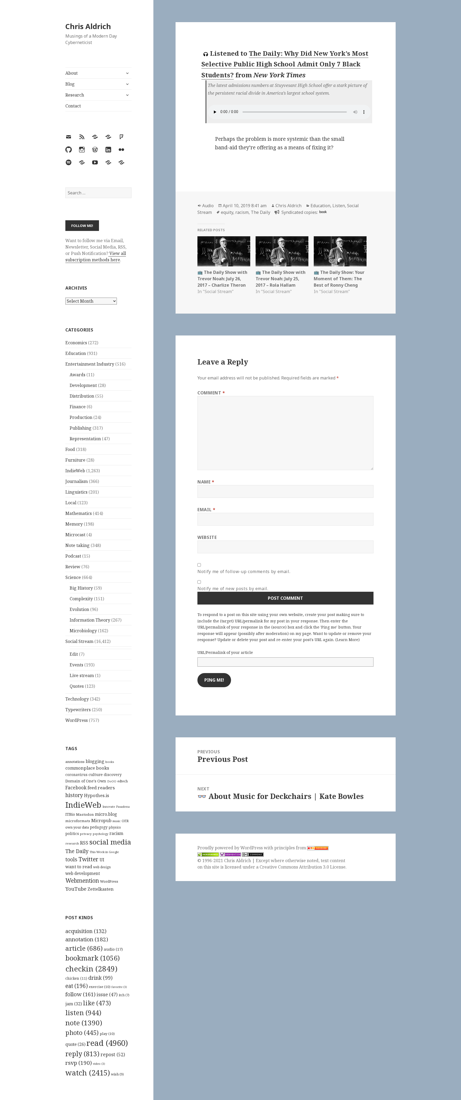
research (72, 843)
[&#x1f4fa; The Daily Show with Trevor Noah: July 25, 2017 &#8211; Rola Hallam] (282, 251)
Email (206, 510)
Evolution (79, 609)
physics (115, 827)
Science (73, 577)
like (97, 1003)
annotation (86, 939)
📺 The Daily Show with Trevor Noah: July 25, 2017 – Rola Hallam (280, 278)
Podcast (73, 556)
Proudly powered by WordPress (230, 848)
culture (96, 774)
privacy (86, 834)
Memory (74, 524)
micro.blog (106, 814)
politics (72, 833)
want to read (78, 866)
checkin (91, 968)
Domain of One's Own (85, 780)
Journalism (76, 481)
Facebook (75, 787)
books (109, 762)
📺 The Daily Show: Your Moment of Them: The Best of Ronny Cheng (339, 278)
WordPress (76, 720)
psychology (100, 834)
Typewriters (78, 710)
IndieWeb (75, 471)
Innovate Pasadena (116, 807)
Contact (73, 106)
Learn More (347, 639)
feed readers (101, 788)
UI (102, 860)
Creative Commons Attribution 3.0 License (302, 867)
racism (116, 833)
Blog (70, 84)
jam (73, 1004)
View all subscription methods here (95, 256)
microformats (77, 820)
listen (83, 1012)
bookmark (92, 957)
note (83, 1022)
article (84, 948)
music (117, 821)
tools (71, 859)
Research (74, 95)
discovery (113, 774)
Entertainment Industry (89, 364)
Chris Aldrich (88, 26)
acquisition (85, 931)
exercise (99, 986)
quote (75, 1044)
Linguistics (76, 492)
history (74, 795)
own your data (77, 827)
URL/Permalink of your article (225, 652)
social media (110, 842)
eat (76, 986)
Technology (77, 699)
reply (82, 1053)
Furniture (75, 460)
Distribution (82, 396)
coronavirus (76, 774)
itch (124, 995)
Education (75, 353)
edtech (122, 781)
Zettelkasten (101, 889)
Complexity (81, 599)
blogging (95, 761)
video (99, 1064)
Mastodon (85, 814)
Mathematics (78, 513)
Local (70, 503)
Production (81, 417)
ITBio (70, 814)
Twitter (88, 859)
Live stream (82, 675)
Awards (77, 375)
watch (87, 1073)
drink (100, 977)
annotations (75, 761)
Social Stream (79, 641)
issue (107, 994)
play (107, 1033)
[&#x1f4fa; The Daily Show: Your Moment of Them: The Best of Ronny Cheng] (340, 251)
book (323, 211)
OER (125, 820)
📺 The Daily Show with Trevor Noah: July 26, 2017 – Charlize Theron (222, 278)
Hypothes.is (96, 795)
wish (117, 1074)
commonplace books (87, 768)
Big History (81, 588)
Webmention (82, 880)
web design (102, 867)
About (71, 73)
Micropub (101, 820)
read (107, 1043)
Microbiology (83, 631)
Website (207, 537)
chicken (76, 978)
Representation (85, 439)
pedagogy (99, 827)
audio (113, 949)
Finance (78, 407)
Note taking (77, 545)
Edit (74, 654)
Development (83, 385)
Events (76, 665)
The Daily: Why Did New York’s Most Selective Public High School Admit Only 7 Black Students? (284, 64)
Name (205, 482)
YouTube (75, 888)
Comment (211, 393)
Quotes (77, 686)
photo (82, 1032)
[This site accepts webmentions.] (230, 854)
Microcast (75, 535)
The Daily (77, 851)
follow (80, 994)
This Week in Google (104, 852)
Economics (76, 343)
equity (227, 212)
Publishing (81, 428)
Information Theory (90, 620)
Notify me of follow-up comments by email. (243, 571)
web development (82, 873)
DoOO (111, 781)
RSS (84, 843)
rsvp (78, 1062)
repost (113, 1054)
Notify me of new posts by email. (232, 588)
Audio (208, 206)
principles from (290, 848)
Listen (338, 206)
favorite (119, 987)
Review (72, 567)
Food (70, 449)
